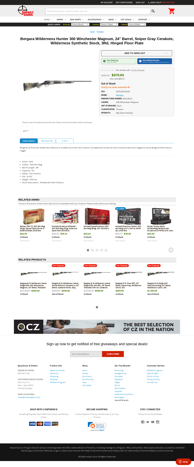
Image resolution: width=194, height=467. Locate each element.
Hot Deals (126, 19)
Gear (111, 19)
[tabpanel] (33, 227)
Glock (117, 385)
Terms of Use (153, 376)
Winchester (120, 388)
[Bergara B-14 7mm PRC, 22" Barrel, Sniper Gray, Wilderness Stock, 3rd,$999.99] (129, 273)
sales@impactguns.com (29, 397)
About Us (54, 373)
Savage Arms (121, 373)
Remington (120, 397)
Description (29, 141)
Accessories (94, 19)
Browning (119, 370)
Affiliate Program (58, 382)
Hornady (118, 376)
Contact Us (152, 382)
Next (171, 250)
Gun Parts (75, 19)
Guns (47, 19)
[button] (96, 426)
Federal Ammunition (124, 394)
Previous (23, 250)
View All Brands (122, 400)
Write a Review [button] (137, 70)
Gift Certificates (124, 2)
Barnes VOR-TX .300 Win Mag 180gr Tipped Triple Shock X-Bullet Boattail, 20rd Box (32, 228)
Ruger (117, 382)
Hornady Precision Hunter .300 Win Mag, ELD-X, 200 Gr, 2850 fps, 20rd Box (128, 228)
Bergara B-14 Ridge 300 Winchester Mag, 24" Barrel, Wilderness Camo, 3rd (159, 285)
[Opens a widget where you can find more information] (183, 462)
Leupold (118, 391)
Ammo (60, 19)
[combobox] (97, 11)
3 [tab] (97, 250)
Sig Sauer (119, 379)
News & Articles (57, 370)
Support (142, 19)
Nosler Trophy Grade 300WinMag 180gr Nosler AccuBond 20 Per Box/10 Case (160, 228)
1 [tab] (88, 250)
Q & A (65, 141)
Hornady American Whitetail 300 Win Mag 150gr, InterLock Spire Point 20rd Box (64, 228)
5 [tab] (106, 250)
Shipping (54, 376)
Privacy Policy (153, 379)
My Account (107, 2)
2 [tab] (92, 250)
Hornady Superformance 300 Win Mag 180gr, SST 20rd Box (96, 227)
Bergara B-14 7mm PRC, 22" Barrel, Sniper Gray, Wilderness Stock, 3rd (128, 285)
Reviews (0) (47, 141)
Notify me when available (114, 87)
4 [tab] (101, 250)
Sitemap (54, 379)
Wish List (140, 2)
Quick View (34, 217)
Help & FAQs (152, 373)
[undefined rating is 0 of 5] (108, 70)
